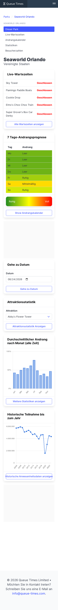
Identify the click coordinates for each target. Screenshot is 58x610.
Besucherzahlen (14, 50)
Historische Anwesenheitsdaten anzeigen (29, 476)
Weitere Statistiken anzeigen (29, 401)
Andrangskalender (15, 39)
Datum (10, 273)
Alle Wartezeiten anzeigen (29, 124)
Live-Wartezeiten (14, 34)
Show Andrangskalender (29, 212)
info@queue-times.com (28, 593)
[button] (54, 4)
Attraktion (11, 310)
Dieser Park (11, 29)
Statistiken (11, 45)
